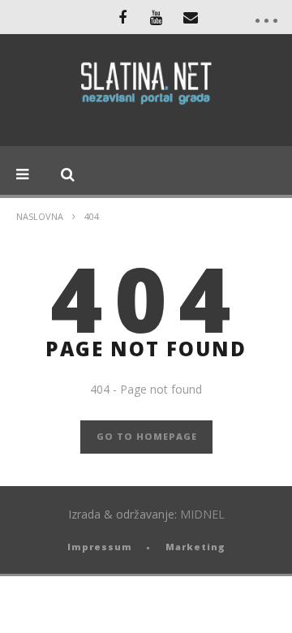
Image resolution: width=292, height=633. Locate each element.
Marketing (195, 546)
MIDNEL (202, 514)
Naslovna (39, 216)
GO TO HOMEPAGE (147, 436)
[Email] (191, 17)
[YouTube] (157, 17)
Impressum (99, 546)
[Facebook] (122, 17)
